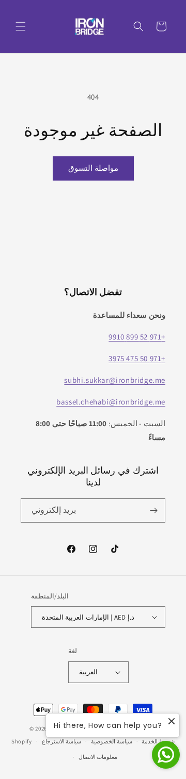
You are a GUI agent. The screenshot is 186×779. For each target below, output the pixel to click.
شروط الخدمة (158, 741)
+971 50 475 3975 (137, 358)
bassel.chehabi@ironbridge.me (110, 402)
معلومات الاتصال (98, 756)
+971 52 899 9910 (137, 337)
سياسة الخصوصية (111, 741)
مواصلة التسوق (93, 168)
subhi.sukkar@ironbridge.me (114, 380)
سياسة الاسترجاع (62, 741)
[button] (20, 26)
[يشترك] (153, 510)
